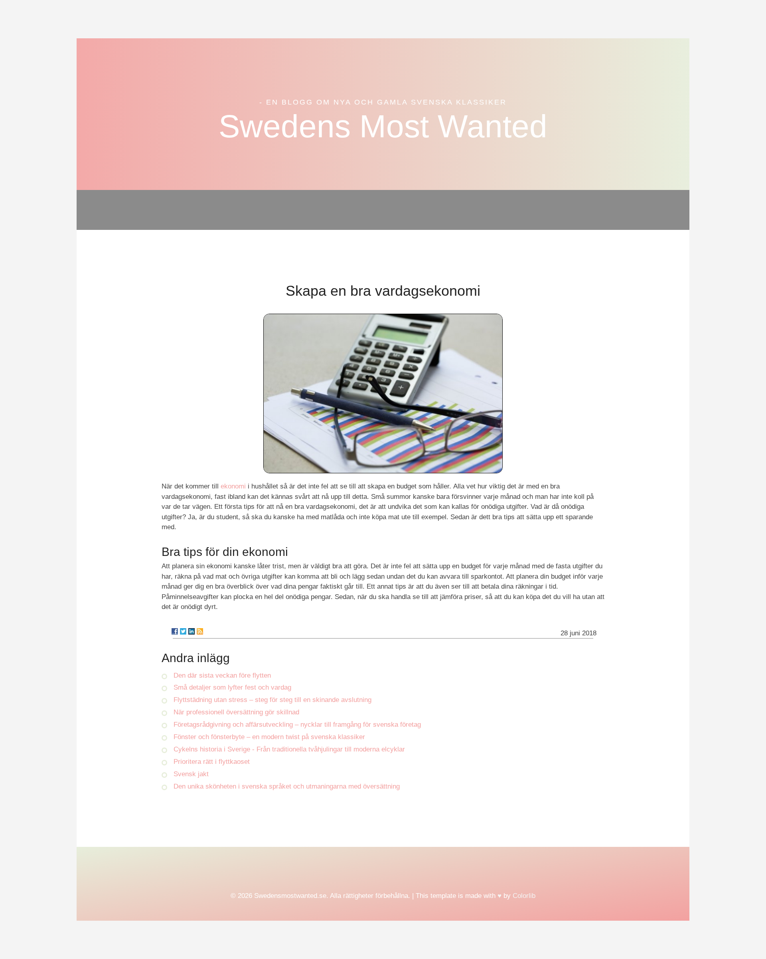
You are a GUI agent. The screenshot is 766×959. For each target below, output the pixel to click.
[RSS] (200, 631)
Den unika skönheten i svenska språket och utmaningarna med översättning (287, 786)
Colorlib (524, 896)
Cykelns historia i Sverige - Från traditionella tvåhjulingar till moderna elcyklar (289, 749)
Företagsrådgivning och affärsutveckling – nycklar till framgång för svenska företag (297, 724)
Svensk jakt (191, 774)
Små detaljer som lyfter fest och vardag (232, 687)
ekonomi (233, 486)
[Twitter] (183, 631)
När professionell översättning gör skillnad (236, 712)
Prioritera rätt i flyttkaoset (212, 761)
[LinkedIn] (191, 631)
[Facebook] (175, 631)
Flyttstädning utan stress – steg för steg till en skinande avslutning (272, 700)
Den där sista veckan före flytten (222, 675)
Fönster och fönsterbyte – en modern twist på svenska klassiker (269, 737)
